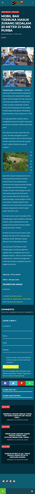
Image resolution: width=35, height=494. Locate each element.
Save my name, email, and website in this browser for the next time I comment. (18, 357)
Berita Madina (6, 12)
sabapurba (26, 299)
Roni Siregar (17, 302)
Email (5, 343)
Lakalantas (7, 299)
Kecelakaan (16, 296)
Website (6, 350)
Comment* (7, 326)
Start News (15, 12)
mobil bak (17, 299)
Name (5, 336)
